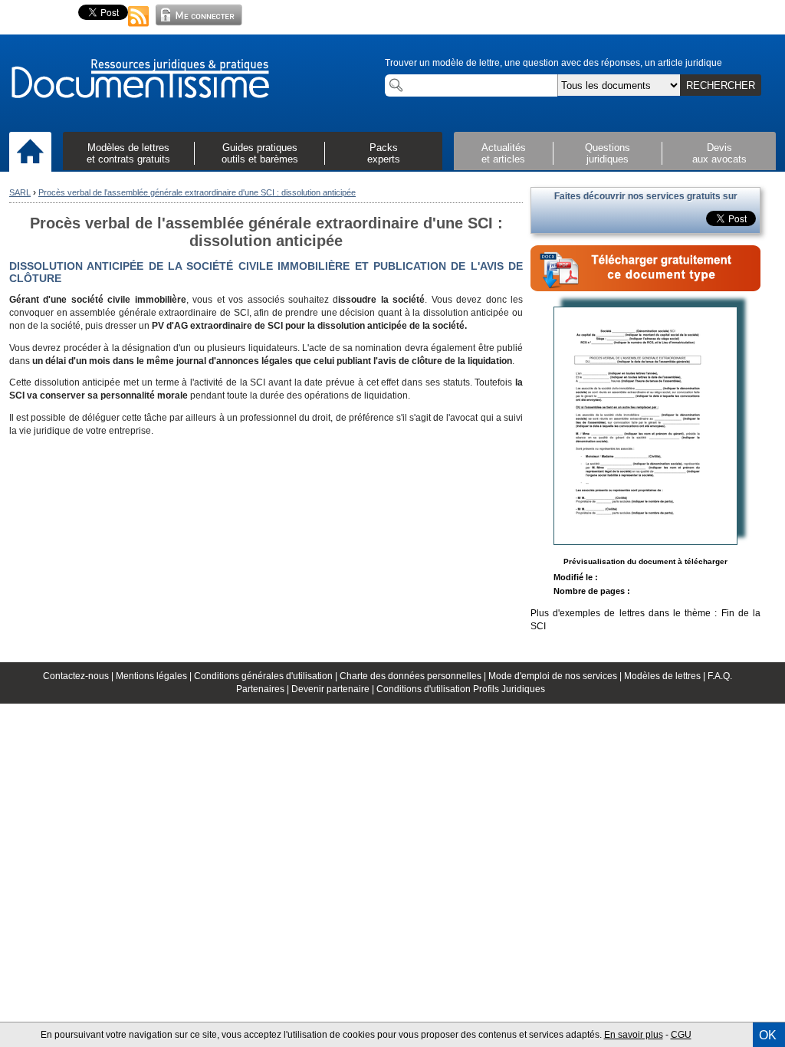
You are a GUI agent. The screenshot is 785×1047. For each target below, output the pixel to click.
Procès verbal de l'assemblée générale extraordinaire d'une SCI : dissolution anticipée (197, 192)
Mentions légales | (155, 676)
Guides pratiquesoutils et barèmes (260, 153)
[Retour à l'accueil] (139, 79)
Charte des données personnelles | (414, 676)
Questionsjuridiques (607, 153)
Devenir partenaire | (333, 689)
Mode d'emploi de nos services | (556, 676)
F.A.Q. (720, 676)
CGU (681, 1034)
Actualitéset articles (503, 153)
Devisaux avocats (719, 153)
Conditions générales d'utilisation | (267, 676)
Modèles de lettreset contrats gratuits (128, 153)
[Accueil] (30, 152)
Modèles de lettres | (666, 676)
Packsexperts (383, 153)
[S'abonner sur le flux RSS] (138, 28)
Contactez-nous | (79, 676)
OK (768, 1035)
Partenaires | (263, 689)
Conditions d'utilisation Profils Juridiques (460, 689)
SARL (20, 192)
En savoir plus (633, 1034)
